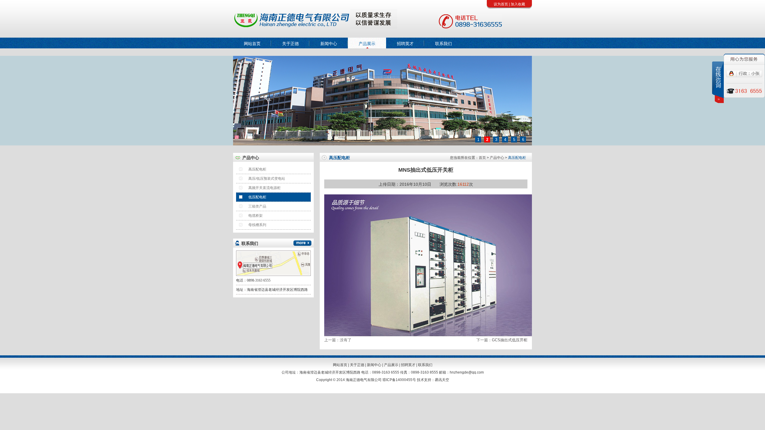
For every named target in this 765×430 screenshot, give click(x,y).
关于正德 (290, 43)
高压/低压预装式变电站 (266, 178)
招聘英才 (405, 43)
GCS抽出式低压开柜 (509, 340)
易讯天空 (442, 380)
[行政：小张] (744, 76)
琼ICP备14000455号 (399, 380)
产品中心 (497, 158)
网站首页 (252, 43)
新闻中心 (328, 43)
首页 (482, 158)
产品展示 (367, 43)
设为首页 (501, 4)
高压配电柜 (257, 169)
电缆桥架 (255, 216)
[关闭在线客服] (718, 82)
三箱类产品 (257, 206)
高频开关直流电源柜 (264, 188)
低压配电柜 (257, 197)
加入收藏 (518, 4)
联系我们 (443, 43)
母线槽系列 (257, 225)
